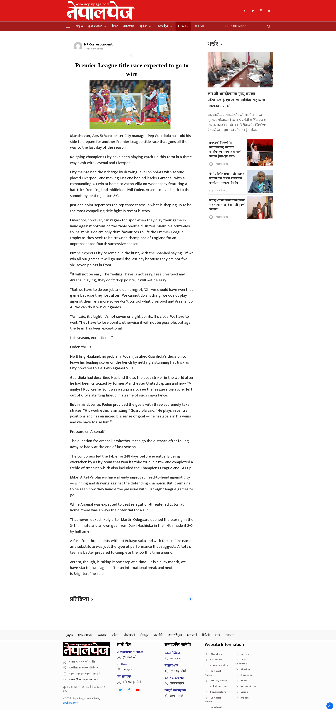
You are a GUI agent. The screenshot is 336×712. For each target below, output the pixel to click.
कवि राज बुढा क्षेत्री (131, 682)
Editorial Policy (213, 673)
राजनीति (158, 635)
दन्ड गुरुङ (127, 669)
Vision (244, 692)
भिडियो (206, 635)
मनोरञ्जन (128, 26)
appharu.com (70, 702)
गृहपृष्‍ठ (79, 26)
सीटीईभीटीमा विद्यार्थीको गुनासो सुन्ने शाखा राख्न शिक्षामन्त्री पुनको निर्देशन (227, 205)
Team (244, 680)
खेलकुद (144, 635)
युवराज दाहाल (177, 683)
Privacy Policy (218, 680)
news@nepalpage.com (83, 679)
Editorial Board (213, 700)
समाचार (229, 635)
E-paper (183, 26)
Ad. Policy (216, 659)
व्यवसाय (102, 635)
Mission (245, 669)
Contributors (218, 692)
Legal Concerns (241, 661)
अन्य (217, 635)
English (199, 26)
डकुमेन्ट (143, 26)
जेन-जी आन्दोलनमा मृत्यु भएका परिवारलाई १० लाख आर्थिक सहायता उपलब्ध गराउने (236, 99)
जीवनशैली (129, 635)
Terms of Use (248, 686)
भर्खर (213, 44)
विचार (115, 26)
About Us (216, 654)
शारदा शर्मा (175, 658)
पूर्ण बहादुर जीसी (178, 671)
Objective (247, 675)
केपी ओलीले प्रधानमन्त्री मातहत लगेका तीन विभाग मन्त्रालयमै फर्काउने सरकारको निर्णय (226, 178)
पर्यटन (115, 635)
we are (245, 698)
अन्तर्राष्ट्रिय (163, 26)
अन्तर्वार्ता (192, 635)
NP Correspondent (98, 44)
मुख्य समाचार (95, 26)
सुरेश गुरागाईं (176, 695)
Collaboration (218, 686)
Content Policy (219, 665)
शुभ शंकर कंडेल (130, 657)
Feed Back (216, 707)
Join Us (245, 654)
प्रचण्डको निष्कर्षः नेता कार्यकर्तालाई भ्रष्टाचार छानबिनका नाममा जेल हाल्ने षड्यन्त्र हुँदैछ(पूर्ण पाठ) (225, 149)
